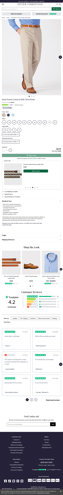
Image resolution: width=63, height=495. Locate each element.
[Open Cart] (60, 4)
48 (44, 122)
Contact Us (16, 439)
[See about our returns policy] (16, 14)
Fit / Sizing (24, 318)
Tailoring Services (47, 447)
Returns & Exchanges (16, 445)
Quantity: (4, 147)
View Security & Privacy (43, 493)
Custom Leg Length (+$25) (10, 134)
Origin (4, 235)
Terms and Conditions (16, 470)
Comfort (33, 318)
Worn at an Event (44, 318)
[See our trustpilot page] (46, 14)
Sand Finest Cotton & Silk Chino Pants (21, 17)
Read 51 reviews (19, 104)
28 (4, 130)
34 (9, 122)
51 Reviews (12, 307)
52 (54, 122)
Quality (15, 318)
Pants (8, 17)
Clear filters (7, 322)
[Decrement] (3, 150)
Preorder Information (16, 452)
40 (24, 122)
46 (39, 122)
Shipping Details (16, 442)
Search (58, 9)
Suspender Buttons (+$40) (9, 141)
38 (19, 122)
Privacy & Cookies (16, 467)
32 (4, 122)
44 (34, 122)
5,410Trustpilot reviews (53, 469)
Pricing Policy (46, 445)
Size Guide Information (16, 450)
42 (29, 122)
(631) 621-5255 (46, 462)
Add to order (34, 171)
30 (9, 130)
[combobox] (55, 318)
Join (53, 424)
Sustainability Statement (16, 464)
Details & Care (7, 201)
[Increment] (10, 150)
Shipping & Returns (8, 240)
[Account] (57, 4)
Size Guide (8, 107)
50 (49, 122)
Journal (46, 442)
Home (3, 17)
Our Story (46, 439)
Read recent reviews (53, 400)
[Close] (61, 491)
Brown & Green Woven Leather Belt (32, 164)
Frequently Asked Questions (16, 447)
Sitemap (16, 462)
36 (14, 122)
